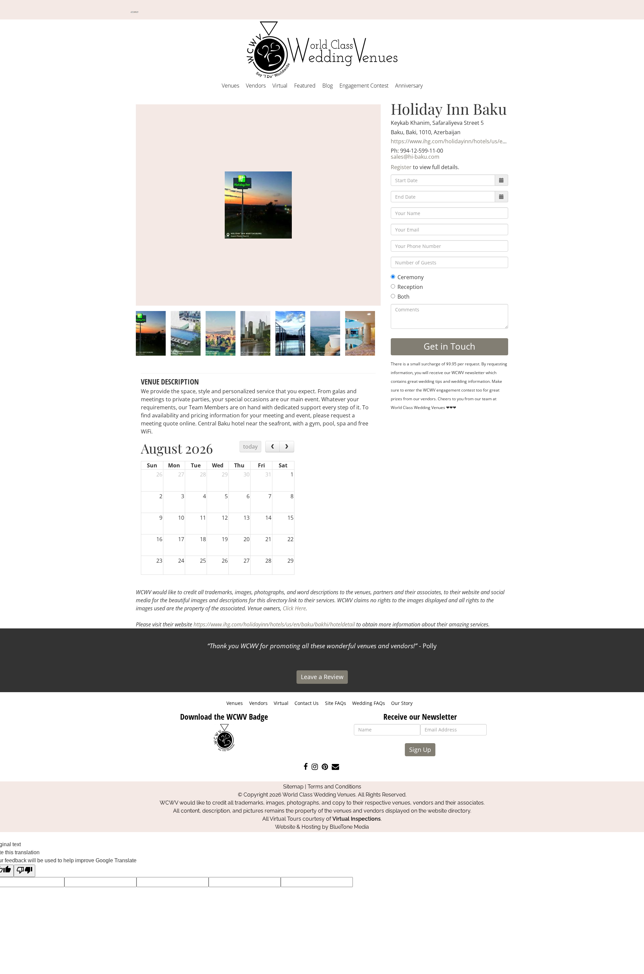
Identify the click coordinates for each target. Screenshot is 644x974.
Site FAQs (335, 703)
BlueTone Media (349, 827)
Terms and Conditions (334, 786)
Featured (305, 85)
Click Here (294, 608)
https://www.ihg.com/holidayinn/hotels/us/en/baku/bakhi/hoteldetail (478, 141)
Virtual (279, 85)
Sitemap (293, 786)
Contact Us (306, 703)
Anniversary (409, 85)
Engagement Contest (363, 85)
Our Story (402, 703)
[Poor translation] (24, 871)
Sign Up (420, 750)
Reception (410, 287)
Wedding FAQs (368, 703)
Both (403, 296)
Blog (327, 85)
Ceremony (410, 277)
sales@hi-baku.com (415, 156)
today (250, 446)
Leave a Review (322, 677)
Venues (230, 85)
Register (401, 167)
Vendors (256, 85)
